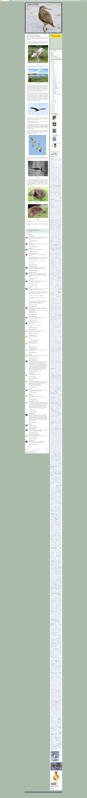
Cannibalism (52, 283)
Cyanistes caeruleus (54, 328)
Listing (53, 490)
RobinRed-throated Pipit (55, 610)
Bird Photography (54, 217)
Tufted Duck (54, 705)
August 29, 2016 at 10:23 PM (33, 371)
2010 (52, 110)
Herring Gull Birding (57, 423)
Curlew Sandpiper (57, 327)
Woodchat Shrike (57, 738)
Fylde (57, 376)
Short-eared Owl (59, 638)
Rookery (54, 612)
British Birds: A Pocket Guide (54, 268)
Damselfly (55, 331)
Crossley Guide (54, 323)
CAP (54, 284)
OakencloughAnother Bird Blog (54, 540)
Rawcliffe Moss (53, 578)
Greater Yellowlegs (54, 405)
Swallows (60, 674)
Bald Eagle (59, 194)
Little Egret (58, 491)
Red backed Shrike (58, 578)
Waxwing (52, 717)
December (54, 75)
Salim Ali (57, 618)
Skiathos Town (55, 645)
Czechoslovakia (57, 329)
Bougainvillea (55, 261)
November (54, 76)
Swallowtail (52, 675)
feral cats (55, 366)
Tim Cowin (52, 698)
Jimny (51, 447)
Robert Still (57, 609)
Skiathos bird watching (58, 642)
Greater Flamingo (53, 404)
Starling (52, 663)
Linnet (57, 485)
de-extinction (56, 333)
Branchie (58, 263)
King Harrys (59, 455)
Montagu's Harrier (59, 525)
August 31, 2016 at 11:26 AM (33, 444)
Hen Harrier (52, 422)
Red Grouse (59, 579)
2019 (52, 70)
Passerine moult (53, 553)
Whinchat (58, 722)
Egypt (51, 347)
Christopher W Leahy (53, 297)
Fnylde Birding (52, 370)
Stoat (52, 664)
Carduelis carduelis (57, 285)
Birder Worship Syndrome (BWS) (54, 224)
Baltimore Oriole (59, 195)
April (53, 99)
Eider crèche (56, 350)
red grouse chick (53, 580)
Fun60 (30, 354)
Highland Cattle (56, 424)
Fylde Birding (56, 377)
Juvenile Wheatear (59, 452)
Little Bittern (60, 490)
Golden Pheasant (54, 390)
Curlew (55, 326)
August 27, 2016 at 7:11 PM (33, 264)
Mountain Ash (52, 528)
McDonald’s (59, 512)
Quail (51, 575)
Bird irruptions (59, 213)
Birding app (55, 225)
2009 (52, 111)
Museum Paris (58, 529)
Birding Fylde (58, 226)
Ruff (57, 617)
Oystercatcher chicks (53, 548)
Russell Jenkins (31, 329)
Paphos (57, 551)
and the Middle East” (58, 183)
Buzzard (59, 277)
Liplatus (30, 394)
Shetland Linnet (59, 634)
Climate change (57, 298)
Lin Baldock (59, 481)
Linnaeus (53, 485)
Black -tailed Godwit (53, 239)
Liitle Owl (56, 481)
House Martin (56, 429)
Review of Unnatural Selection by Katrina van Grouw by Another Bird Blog (56, 600)
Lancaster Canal (59, 462)
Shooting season (54, 636)
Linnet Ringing (57, 487)
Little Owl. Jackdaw (53, 496)
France (59, 371)
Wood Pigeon (52, 737)
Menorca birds (53, 519)
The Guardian (53, 693)
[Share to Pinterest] (31, 231)
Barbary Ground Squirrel (58, 196)
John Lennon (59, 449)
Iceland (57, 435)
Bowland (59, 261)
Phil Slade (56, 557)
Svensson (56, 672)
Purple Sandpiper (59, 574)
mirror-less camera (53, 524)
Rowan (60, 615)
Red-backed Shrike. (59, 582)
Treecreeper (55, 702)
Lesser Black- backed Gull (55, 471)
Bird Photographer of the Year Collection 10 (56, 216)
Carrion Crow (56, 286)
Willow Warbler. (55, 735)
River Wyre (54, 608)
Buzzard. (60, 278)
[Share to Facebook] (30, 231)
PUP (53, 573)
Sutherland (56, 671)
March (54, 100)
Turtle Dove (58, 707)
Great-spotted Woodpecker (55, 403)
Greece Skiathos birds (58, 406)
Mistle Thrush (58, 524)
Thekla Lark (59, 696)
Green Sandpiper (57, 408)
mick (29, 388)
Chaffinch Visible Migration (57, 293)
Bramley (55, 263)
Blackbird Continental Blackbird (54, 249)
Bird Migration (52, 214)
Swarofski (52, 676)
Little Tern (59, 498)
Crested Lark (58, 321)
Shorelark (54, 637)
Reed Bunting (54, 593)
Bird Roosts (59, 220)
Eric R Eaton (59, 353)
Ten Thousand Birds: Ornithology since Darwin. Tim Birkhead (56, 681)
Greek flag (56, 407)
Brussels (56, 271)
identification (55, 436)
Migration (52, 523)
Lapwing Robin (59, 467)
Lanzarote (60, 463)
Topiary (52, 699)
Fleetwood (60, 368)
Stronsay (60, 668)
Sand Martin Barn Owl (58, 619)
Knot (56, 456)
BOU (51, 261)
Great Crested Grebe (54, 397)
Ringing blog (59, 606)
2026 (52, 62)
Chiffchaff (57, 296)
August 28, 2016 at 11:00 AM (33, 304)
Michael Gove (55, 522)
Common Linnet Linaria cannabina (56, 308)
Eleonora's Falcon (58, 351)
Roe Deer (55, 611)
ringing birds (55, 606)
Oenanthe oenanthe (54, 541)
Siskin (58, 641)
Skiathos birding (54, 643)
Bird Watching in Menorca (58, 222)
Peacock (57, 554)
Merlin (56, 521)
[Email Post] (38, 229)
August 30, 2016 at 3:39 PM (33, 411)
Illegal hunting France (53, 438)
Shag (60, 633)
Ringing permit (53, 607)
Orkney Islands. (59, 543)
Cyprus (59, 328)
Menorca (54, 517)
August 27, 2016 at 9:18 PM (33, 270)
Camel (54, 281)
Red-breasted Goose (55, 583)
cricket (51, 322)
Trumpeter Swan (59, 704)
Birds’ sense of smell (58, 237)
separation (59, 632)
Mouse (60, 528)
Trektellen (59, 702)
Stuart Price (31, 440)
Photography (58, 558)
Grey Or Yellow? (54, 85)
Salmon (60, 618)
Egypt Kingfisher (54, 348)
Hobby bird (60, 425)
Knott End (60, 456)
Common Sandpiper (58, 314)
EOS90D (54, 353)
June (53, 96)
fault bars (52, 365)
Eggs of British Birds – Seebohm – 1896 (56, 346)
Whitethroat (59, 726)
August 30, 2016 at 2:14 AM (33, 392)
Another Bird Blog (32, 4)
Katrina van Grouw (54, 453)
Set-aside (52, 633)
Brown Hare (57, 270)
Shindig (51, 635)
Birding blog (59, 225)
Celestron (60, 290)
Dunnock (58, 342)
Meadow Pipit (54, 513)
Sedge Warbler (53, 632)
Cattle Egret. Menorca (55, 290)
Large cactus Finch (56, 468)
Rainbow (57, 575)
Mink (56, 523)
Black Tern (52, 242)
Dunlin (55, 341)
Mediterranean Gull (54, 516)
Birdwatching (59, 238)
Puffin (58, 572)
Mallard (56, 507)
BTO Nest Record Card (53, 272)
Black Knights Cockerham (57, 240)
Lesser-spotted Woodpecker (54, 479)
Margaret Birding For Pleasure (33, 434)
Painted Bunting (53, 551)
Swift (54, 676)
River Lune (57, 607)
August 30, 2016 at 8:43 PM (33, 422)
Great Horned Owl (58, 398)
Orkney (56, 543)
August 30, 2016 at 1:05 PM (33, 399)
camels (57, 281)
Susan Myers (52, 671)
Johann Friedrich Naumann (54, 448)
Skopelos (59, 645)
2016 (52, 74)
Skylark (52, 646)
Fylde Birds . (55, 378)
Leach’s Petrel (54, 470)
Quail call (54, 575)
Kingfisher (52, 456)
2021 (52, 68)
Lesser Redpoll (57, 473)
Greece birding (52, 406)
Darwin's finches (59, 332)
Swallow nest (59, 673)
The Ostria (58, 693)
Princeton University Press (57, 571)
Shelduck (53, 634)
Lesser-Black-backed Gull (58, 478)
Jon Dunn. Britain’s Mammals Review (55, 450)
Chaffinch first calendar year (54, 294)
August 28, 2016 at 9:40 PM (33, 327)
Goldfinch (53, 392)
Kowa (54, 459)
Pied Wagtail (53, 561)
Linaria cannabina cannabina (57, 484)
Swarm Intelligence (57, 675)
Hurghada (54, 435)
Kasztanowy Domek (32, 335)
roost (56, 612)
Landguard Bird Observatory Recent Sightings (56, 136)
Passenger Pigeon (58, 552)
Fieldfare (52, 368)
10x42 (57, 165)
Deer (59, 334)
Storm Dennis (52, 668)
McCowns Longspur (53, 512)
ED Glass (54, 345)
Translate (57, 57)
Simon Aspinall (53, 641)
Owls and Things (57, 546)
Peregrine (57, 555)
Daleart (51, 331)
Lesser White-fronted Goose (58, 476)
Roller (59, 611)
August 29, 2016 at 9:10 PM (33, 358)
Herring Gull (52, 423)
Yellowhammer (53, 748)
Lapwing (52, 466)
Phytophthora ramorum (53, 559)
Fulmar (54, 376)
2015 (52, 104)
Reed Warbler (59, 594)
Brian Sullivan (59, 264)
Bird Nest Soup (57, 214)
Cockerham (54, 302)
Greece (59, 405)
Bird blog (55, 212)
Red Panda (54, 581)
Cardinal (57, 284)
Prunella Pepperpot (32, 306)
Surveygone (58, 670)
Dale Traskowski (59, 330)
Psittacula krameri (54, 572)
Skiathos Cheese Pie (56, 644)
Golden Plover (59, 390)
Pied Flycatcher (53, 560)
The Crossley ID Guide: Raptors (57, 692)
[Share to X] (29, 231)
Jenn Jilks (30, 248)
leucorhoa (60, 480)
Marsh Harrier (38, 230)
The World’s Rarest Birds (54, 696)
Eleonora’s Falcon (53, 352)
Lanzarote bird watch (55, 464)
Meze (52, 522)
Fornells (52, 371)
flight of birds (59, 369)
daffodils (55, 330)
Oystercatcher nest (57, 549)
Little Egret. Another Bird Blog (57, 492)
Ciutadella (53, 298)
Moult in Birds (58, 527)
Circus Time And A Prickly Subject (34, 36)
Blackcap (53, 250)
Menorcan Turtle (59, 520)
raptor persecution (53, 576)
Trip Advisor (52, 703)
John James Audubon (54, 449)
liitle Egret (52, 481)
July (53, 95)
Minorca (60, 523)
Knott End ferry (52, 458)
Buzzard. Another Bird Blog (55, 279)
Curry (60, 327)
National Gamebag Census (56, 531)
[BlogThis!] (28, 231)
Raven (59, 577)
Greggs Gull (58, 411)
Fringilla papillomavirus (58, 374)
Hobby (56, 425)
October (54, 77)
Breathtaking (31, 413)
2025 (52, 63)
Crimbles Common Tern (55, 322)
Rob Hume (58, 608)
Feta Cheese (59, 366)
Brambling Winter (58, 262)
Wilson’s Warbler (55, 736)
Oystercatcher (54, 547)
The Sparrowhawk (58, 694)
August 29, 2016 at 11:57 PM (33, 378)
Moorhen (59, 526)
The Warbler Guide (59, 695)
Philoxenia (55, 558)
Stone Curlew (58, 665)
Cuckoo (59, 325)
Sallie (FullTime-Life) (32, 272)
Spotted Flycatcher (54, 660)
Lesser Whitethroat (55, 477)
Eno (51, 353)
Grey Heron (56, 412)
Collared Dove (58, 303)
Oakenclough (58, 539)
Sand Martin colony (54, 620)
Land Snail (52, 463)
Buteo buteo (54, 277)
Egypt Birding (55, 347)
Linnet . (51, 486)
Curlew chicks (59, 326)
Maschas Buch (55, 128)
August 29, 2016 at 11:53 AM (33, 340)
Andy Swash (53, 184)
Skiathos (52, 642)
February (54, 101)
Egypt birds (59, 347)
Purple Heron (57, 573)
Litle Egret (56, 490)
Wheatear (59, 718)
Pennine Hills (52, 555)
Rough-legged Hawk (56, 615)
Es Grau (53, 355)
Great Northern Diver (53, 399)
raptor (60, 575)
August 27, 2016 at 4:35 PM (33, 246)
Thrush (57, 697)
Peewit (60, 554)
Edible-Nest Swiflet (58, 345)
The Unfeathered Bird (53, 695)
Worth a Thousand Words (32, 376)
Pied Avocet (59, 559)
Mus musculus (53, 529)
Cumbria (52, 326)
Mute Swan (52, 530)
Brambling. (52, 263)
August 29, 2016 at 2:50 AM (33, 333)
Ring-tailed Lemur (53, 605)
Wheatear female (56, 720)
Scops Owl (58, 628)
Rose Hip (59, 612)
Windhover (59, 736)
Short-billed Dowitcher (53, 638)
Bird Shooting (52, 221)
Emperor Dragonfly (58, 352)
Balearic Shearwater (53, 195)
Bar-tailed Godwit (53, 196)
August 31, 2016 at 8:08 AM (33, 438)
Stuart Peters (54, 669)
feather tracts (56, 365)
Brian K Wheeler (55, 264)
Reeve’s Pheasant (54, 595)
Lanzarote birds (57, 465)
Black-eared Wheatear (53, 243)
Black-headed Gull (57, 244)
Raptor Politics (58, 576)
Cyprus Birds (52, 329)
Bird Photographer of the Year (57, 215)
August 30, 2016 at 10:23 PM (33, 432)
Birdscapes (52, 238)
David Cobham (52, 333)
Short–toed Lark (59, 639)
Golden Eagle (55, 389)
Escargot (56, 355)
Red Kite (57, 580)
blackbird (58, 248)
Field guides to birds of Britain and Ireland (56, 367)
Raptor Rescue (52, 577)
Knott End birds (54, 457)
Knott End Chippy (59, 457)
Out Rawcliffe (54, 545)
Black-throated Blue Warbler (54, 247)
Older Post (47, 449)
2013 (52, 106)
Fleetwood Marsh (54, 369)
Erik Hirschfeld (52, 354)
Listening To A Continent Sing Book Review (56, 489)
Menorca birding (57, 518)
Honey (57, 426)
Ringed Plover (58, 605)
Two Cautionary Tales (55, 91)
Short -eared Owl (59, 637)
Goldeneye (56, 391)
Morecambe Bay (53, 527)
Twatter (51, 708)
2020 (52, 69)
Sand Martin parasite (56, 621)
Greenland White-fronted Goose (56, 410)
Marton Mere (59, 511)
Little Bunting (53, 491)
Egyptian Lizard (53, 349)
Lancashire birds (54, 460)
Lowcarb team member (32, 253)
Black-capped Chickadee (58, 242)
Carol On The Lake (32, 348)
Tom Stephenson (59, 698)
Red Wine (58, 581)
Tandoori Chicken (58, 676)
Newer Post (27, 449)
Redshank (58, 588)
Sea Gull (59, 631)
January (54, 102)
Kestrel (55, 454)
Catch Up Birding (54, 84)
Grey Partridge (59, 413)
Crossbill (60, 322)
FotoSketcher (55, 371)
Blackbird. (60, 249)
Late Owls (53, 90)
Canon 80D (56, 283)
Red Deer (52, 579)
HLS (53, 425)
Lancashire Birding (58, 459)
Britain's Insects (57, 266)
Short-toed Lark (54, 639)
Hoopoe (55, 428)
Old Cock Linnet (59, 542)
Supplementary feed (53, 670)
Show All (60, 150)
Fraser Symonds (58, 372)
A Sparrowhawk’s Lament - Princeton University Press (56, 170)
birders (60, 224)
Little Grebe (53, 493)
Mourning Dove (57, 528)
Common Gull (56, 306)
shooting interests (59, 635)
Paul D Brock (58, 553)
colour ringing (58, 304)
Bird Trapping (57, 221)
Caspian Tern (54, 287)
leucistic (52, 480)
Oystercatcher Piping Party (54, 550)
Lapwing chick (59, 466)
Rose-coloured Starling (54, 614)
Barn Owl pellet (57, 199)
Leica (60, 470)
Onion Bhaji (52, 543)
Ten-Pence (56, 682)
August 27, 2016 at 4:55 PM (33, 251)
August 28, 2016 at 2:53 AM (33, 285)
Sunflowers (59, 669)
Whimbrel (58, 721)
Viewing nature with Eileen (57, 143)
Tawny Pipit (58, 677)
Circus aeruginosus (59, 297)
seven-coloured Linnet (56, 633)
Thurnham (60, 697)
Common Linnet (57, 307)
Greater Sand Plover (58, 404)
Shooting (55, 635)
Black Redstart (53, 241)
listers (51, 490)
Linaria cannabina (53, 482)
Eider (53, 350)
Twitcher (57, 708)
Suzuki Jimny (52, 672)
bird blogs (58, 212)
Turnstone (52, 707)
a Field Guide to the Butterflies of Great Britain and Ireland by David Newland (56, 167)
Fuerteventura (54, 375)
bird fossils (55, 213)
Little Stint (55, 498)
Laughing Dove (56, 469)
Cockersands (53, 303)
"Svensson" (52, 161)
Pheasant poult (52, 557)
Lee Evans (58, 470)
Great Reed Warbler (59, 399)
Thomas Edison (54, 697)
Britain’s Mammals (58, 267)
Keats (58, 453)
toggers (56, 698)
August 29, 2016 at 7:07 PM (33, 352)
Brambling (52, 262)
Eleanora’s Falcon (53, 351)
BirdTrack (55, 238)
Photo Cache (31, 373)
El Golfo (60, 350)
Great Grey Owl (53, 398)
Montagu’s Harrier (53, 526)
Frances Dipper (53, 372)
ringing (52, 606)
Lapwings (52, 468)
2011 (52, 109)
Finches (57, 368)
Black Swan (58, 241)
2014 (52, 105)
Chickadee (53, 296)
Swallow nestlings (53, 674)
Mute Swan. (57, 530)
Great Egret (60, 397)
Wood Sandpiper (57, 737)
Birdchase (59, 223)
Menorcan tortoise (54, 520)
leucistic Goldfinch (56, 480)
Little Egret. (52, 492)
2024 (52, 64)
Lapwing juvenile (54, 467)
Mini (54, 523)
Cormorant (55, 318)
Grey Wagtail (58, 415)
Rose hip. (52, 613)
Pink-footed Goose (57, 567)
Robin (60, 609)
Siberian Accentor (58, 640)
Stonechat (58, 666)
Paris (59, 551)
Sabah (54, 618)
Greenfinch (52, 409)
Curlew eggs (52, 327)
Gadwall (57, 379)
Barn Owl (30, 230)
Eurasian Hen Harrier (57, 356)
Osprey (60, 544)
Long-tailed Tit (59, 502)
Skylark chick (56, 646)
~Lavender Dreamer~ (32, 266)
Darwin (54, 332)
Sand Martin (53, 619)
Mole (54, 525)
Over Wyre (58, 545)
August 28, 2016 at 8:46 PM (33, 314)
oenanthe (60, 540)
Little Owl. (55, 494)
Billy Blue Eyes (31, 428)
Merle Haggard (52, 521)
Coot (51, 318)
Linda (30, 242)
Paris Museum (52, 552)
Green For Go (54, 81)
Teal (40, 230)
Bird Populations (56, 218)
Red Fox (55, 579)
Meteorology (60, 521)
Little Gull (58, 493)
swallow (60, 672)
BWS (59, 279)
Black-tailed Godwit (54, 245)
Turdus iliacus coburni (57, 706)
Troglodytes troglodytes (58, 703)
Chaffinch (59, 292)
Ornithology (52, 544)
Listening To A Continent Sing (57, 488)
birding (52, 225)
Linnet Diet (59, 486)
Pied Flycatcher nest (58, 560)
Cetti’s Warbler (53, 292)
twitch (54, 708)
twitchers (60, 708)
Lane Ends (56, 463)
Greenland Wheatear (58, 409)
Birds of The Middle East (54, 236)
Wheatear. (54, 721)
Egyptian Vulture (59, 349)
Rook (51, 612)
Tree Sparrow (56, 701)
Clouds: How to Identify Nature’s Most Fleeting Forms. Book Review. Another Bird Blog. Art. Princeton (56, 300)
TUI (58, 705)
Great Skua (53, 400)
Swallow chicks (54, 673)
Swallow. (57, 674)
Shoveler (53, 640)
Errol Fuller (60, 354)
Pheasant (58, 556)
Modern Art (52, 525)
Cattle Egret (59, 289)
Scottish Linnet (54, 630)
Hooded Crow (56, 427)
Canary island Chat (57, 282)
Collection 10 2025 (53, 304)
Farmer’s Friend (54, 89)
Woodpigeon (58, 740)
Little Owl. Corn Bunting (58, 495)
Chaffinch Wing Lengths (54, 295)
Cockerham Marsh (59, 302)
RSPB (52, 616)
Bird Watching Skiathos (54, 223)
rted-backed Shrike (56, 616)
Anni (30, 287)
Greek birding (52, 407)
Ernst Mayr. (56, 354)
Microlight (59, 522)
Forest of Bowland (58, 370)
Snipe (54, 649)
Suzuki (60, 671)
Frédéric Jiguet (53, 373)
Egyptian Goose (59, 348)
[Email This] (27, 231)
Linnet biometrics (55, 486)
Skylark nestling (55, 647)
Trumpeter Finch (53, 704)
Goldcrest (58, 388)
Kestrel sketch (55, 455)
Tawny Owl (52, 677)
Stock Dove (53, 665)
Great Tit (56, 401)
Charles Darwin (59, 295)
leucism (60, 479)
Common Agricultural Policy (54, 305)
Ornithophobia (56, 544)
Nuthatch (52, 539)
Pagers (59, 550)
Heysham (52, 424)
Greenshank (53, 411)
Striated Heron (56, 668)
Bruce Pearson (52, 271)
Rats (56, 577)
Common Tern (53, 316)
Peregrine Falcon (53, 556)
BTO (59, 271)
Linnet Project (52, 487)
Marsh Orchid (54, 511)
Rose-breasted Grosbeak (57, 613)
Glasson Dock (57, 386)
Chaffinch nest (59, 294)
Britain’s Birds (54, 265)
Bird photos (58, 217)
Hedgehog (33, 230)
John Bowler (59, 448)
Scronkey (55, 631)
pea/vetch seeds (53, 554)
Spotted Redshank (58, 661)
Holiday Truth (53, 426)
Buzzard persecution (55, 278)
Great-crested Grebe (58, 402)
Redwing (60, 590)
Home (37, 449)
